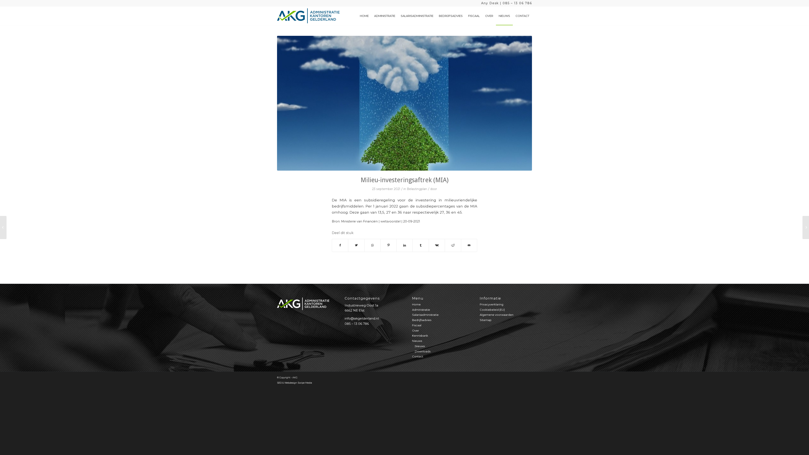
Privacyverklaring (491, 304)
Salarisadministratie (425, 314)
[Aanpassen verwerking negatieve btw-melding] (805, 227)
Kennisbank (420, 335)
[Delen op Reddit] (453, 245)
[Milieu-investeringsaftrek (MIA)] (404, 103)
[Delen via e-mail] (469, 245)
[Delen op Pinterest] (388, 245)
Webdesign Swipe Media (298, 382)
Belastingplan (417, 189)
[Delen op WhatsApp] (372, 245)
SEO (279, 382)
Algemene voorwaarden (496, 314)
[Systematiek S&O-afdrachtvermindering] (3, 227)
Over (415, 330)
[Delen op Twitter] (356, 245)
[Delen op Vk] (437, 245)
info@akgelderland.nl (362, 318)
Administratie (421, 309)
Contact (417, 356)
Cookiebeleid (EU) (492, 309)
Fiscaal (416, 325)
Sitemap (486, 320)
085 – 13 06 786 (517, 3)
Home (416, 304)
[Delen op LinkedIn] (405, 245)
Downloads (422, 351)
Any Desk (490, 3)
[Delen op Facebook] (340, 245)
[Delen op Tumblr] (421, 245)
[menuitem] (364, 16)
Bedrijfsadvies (421, 320)
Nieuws (417, 341)
